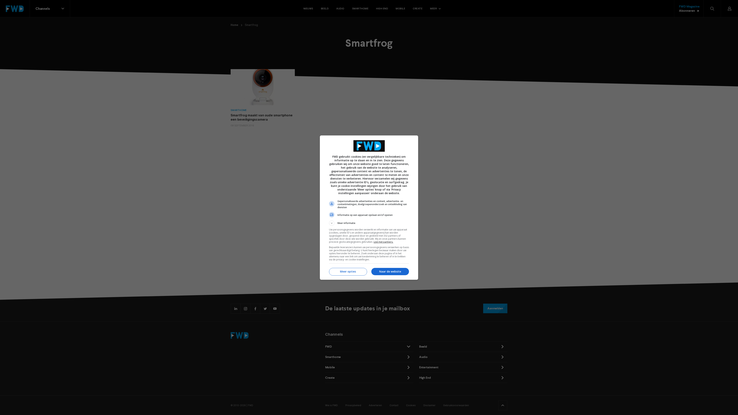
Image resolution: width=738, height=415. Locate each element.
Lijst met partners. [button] (383, 242)
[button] (369, 223)
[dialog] (369, 207)
